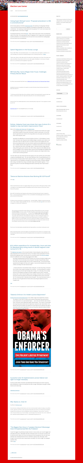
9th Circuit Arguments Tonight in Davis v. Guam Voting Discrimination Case (63, 68)
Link (11, 283)
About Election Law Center (21, 10)
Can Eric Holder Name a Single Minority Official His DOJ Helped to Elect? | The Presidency (64, 82)
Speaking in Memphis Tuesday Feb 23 (63, 51)
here (27, 33)
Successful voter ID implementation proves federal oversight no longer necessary (29, 378)
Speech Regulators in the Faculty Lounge (24, 50)
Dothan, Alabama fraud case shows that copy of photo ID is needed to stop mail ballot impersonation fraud (30, 125)
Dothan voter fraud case (21, 129)
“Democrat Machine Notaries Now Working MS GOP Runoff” (30, 176)
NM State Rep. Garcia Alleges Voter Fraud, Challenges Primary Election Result (28, 72)
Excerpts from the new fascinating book (18, 297)
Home (11, 10)
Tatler (13, 179)
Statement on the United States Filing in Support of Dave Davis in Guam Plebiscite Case (64, 45)
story (14, 441)
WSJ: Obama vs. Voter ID (18, 402)
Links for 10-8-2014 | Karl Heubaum (63, 63)
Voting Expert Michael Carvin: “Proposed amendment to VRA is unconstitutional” (30, 22)
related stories (31, 129)
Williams (44, 54)
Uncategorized (23, 41)
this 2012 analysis (45, 255)
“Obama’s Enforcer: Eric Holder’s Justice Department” (28, 295)
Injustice (60, 19)
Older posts (13, 452)
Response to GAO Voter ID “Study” (63, 65)
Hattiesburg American (14, 390)
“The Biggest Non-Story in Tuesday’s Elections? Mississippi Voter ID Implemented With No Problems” (30, 428)
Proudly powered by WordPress (16, 457)
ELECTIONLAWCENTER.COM (23, 16)
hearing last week (28, 25)
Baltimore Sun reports (17, 252)
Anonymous (58, 66)
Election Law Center (18, 6)
